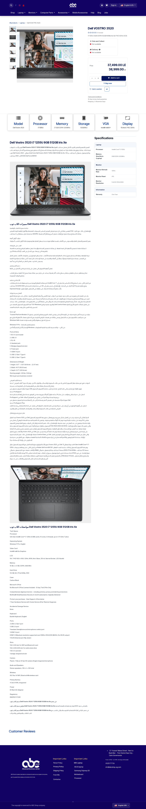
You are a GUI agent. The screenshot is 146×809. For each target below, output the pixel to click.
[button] (11, 5)
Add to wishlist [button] (97, 89)
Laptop (22, 23)
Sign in (113, 5)
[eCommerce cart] (102, 5)
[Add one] (99, 78)
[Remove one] (92, 78)
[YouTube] (23, 5)
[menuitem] (12, 13)
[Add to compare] (106, 89)
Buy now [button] (108, 83)
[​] (15, 5)
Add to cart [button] (115, 78)
